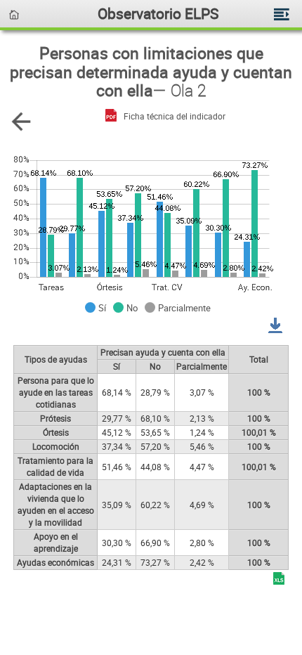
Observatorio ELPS (158, 13)
